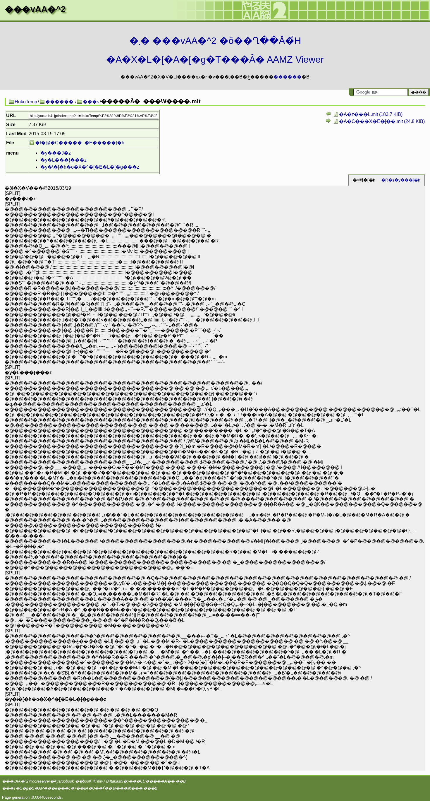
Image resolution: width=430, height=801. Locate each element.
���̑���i (60, 101)
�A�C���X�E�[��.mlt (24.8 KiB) (382, 121)
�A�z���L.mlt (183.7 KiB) (371, 114)
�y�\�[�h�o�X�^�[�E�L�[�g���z (89, 167)
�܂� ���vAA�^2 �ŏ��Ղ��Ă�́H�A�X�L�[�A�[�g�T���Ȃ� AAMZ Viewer (215, 50)
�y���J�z (55, 152)
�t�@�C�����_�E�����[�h (79, 142)
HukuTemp (26, 101)
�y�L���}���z (63, 160)
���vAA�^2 (35, 9)
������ (288, 76)
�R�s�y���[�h (400, 180)
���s (91, 101)
